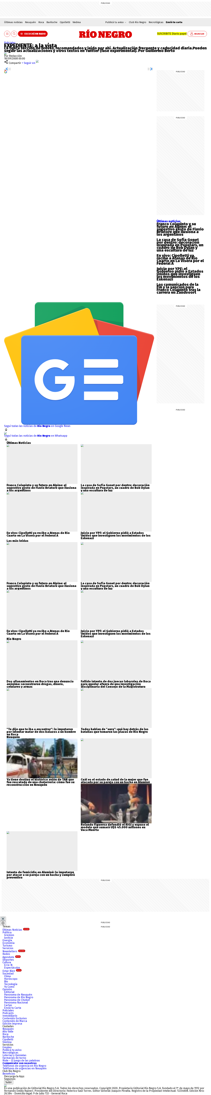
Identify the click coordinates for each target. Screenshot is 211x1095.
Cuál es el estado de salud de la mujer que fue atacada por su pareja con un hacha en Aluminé (115, 781)
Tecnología (10, 984)
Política (7, 932)
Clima (7, 976)
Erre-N (8, 965)
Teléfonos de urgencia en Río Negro (24, 1065)
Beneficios (8, 1073)
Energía (7, 940)
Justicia (8, 937)
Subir (8, 1082)
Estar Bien (11, 971)
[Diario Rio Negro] (5, 1085)
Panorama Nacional (16, 1002)
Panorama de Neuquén (18, 994)
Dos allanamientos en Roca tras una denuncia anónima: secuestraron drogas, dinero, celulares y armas (40, 684)
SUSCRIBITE (172, 33)
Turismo (7, 945)
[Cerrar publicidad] (3, 919)
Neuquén (30, 22)
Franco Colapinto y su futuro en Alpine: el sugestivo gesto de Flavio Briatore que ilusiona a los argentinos (180, 229)
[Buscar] (14, 33)
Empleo (7, 1047)
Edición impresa (12, 1023)
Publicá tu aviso (11, 1050)
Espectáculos (12, 967)
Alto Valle (7, 1031)
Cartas (8, 1005)
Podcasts (8, 1013)
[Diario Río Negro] (105, 34)
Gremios (9, 935)
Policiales (9, 42)
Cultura (6, 962)
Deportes (8, 959)
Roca (41, 22)
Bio (6, 981)
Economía (8, 943)
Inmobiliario (9, 1015)
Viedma (77, 22)
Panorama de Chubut (17, 999)
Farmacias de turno (14, 1057)
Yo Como (9, 986)
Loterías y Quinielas (14, 1055)
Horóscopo (10, 978)
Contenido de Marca (14, 1021)
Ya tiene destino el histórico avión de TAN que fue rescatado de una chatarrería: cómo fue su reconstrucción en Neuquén (41, 782)
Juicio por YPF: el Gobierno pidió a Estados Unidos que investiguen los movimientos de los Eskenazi (180, 274)
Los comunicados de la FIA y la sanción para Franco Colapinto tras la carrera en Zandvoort (178, 288)
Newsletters (13, 951)
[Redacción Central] (5, 53)
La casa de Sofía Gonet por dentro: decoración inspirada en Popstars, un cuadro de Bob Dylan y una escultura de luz (180, 245)
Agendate (11, 957)
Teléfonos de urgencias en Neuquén (24, 1068)
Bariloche (51, 22)
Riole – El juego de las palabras (21, 1060)
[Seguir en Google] (5, 71)
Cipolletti (65, 22)
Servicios (7, 948)
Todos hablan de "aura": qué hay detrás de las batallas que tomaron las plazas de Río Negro (114, 730)
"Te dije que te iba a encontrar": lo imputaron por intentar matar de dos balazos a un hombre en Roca (41, 731)
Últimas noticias (13, 22)
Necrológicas (156, 22)
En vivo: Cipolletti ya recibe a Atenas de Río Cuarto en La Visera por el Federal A (180, 259)
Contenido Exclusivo (14, 1018)
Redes (6, 954)
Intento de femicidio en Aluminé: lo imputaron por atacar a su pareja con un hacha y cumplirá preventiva (41, 874)
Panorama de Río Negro (18, 997)
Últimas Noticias (15, 929)
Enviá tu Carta (12, 1007)
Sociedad (8, 973)
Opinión (7, 989)
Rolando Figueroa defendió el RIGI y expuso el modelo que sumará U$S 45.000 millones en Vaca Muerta (115, 827)
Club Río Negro (137, 22)
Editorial (9, 992)
